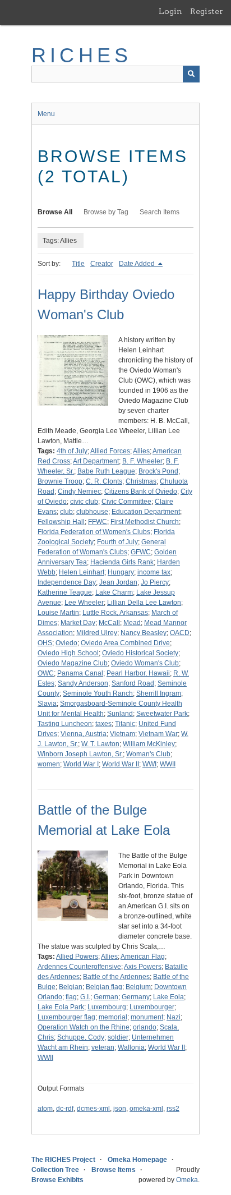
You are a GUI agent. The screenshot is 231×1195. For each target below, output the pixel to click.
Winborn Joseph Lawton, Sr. (80, 754)
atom (45, 1109)
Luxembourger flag (66, 1017)
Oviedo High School (68, 653)
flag (71, 997)
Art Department (96, 461)
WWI (149, 764)
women (49, 764)
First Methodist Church (144, 522)
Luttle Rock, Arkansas (115, 613)
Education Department (146, 512)
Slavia (47, 703)
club (66, 512)
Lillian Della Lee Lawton (144, 602)
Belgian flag (104, 987)
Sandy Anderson (83, 683)
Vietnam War (158, 734)
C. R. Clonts (104, 481)
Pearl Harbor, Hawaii (138, 673)
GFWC (141, 552)
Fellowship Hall (61, 522)
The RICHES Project (63, 1160)
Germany (136, 997)
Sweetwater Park (162, 714)
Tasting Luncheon (65, 724)
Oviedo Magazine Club (73, 663)
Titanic (125, 724)
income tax (153, 572)
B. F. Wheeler (142, 461)
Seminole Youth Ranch (98, 693)
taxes (103, 724)
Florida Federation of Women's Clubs (94, 532)
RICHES (81, 55)
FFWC (97, 522)
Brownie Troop (60, 481)
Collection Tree (55, 1170)
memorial (113, 1017)
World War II (120, 764)
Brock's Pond (158, 471)
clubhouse (92, 512)
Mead (132, 623)
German (106, 997)
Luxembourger (152, 1007)
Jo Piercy (155, 582)
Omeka (187, 1180)
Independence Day (67, 582)
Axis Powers (142, 967)
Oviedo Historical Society (140, 653)
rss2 (173, 1109)
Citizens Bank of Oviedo (140, 491)
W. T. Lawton (100, 744)
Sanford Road (133, 683)
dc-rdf (64, 1109)
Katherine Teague (65, 592)
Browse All (55, 212)
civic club (84, 501)
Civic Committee (126, 501)
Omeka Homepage (137, 1160)
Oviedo (66, 643)
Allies (141, 451)
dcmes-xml (93, 1109)
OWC (46, 673)
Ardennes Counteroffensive (79, 967)
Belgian (70, 987)
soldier (118, 1037)
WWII (167, 764)
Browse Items (113, 1170)
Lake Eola (168, 997)
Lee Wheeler (84, 602)
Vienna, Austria (84, 734)
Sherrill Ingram (158, 693)
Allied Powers (77, 956)
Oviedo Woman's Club (145, 663)
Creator (101, 264)
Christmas (141, 481)
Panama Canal (80, 673)
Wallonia (131, 1047)
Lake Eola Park (61, 1007)
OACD (180, 633)
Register (206, 11)
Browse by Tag (106, 212)
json (119, 1109)
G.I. (85, 997)
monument (147, 1017)
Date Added (137, 264)
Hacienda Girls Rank (122, 562)
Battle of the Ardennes (116, 977)
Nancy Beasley (144, 633)
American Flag (143, 956)
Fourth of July (117, 542)
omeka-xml (146, 1109)
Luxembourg (106, 1007)
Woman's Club (148, 754)
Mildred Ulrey (96, 633)
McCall (109, 623)
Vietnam (122, 734)
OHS (45, 643)
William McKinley (149, 744)
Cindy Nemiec (79, 491)
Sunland (120, 714)
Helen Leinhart (81, 572)
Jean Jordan (118, 582)
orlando (144, 1027)
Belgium (138, 987)
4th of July (72, 451)
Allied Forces (110, 451)
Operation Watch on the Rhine (84, 1027)
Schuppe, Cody (80, 1037)
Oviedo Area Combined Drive (125, 643)
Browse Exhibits (57, 1180)
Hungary (121, 572)
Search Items (159, 212)
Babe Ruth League (106, 471)
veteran (102, 1047)
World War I (81, 764)
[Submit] (191, 74)
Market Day (78, 623)
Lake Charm (114, 592)
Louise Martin (58, 613)
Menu (46, 114)
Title (78, 264)
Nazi (174, 1017)
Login (170, 11)
